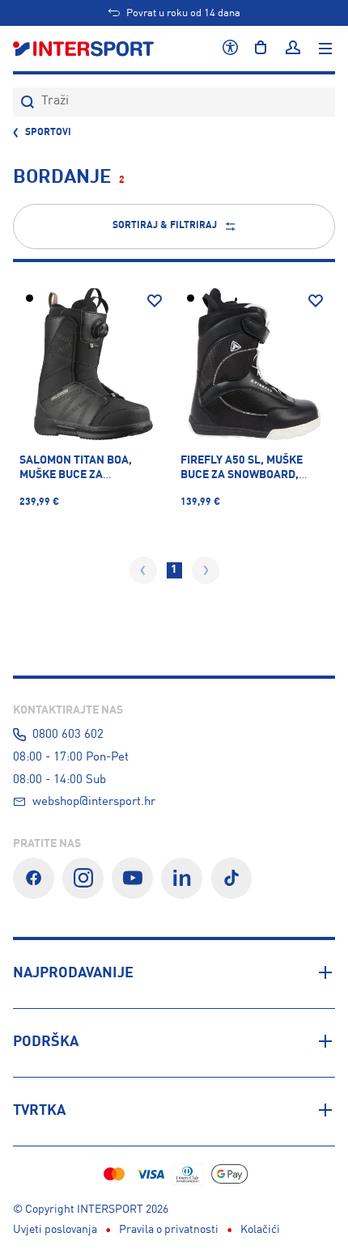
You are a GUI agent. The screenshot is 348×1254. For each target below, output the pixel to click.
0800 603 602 (68, 734)
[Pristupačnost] (230, 48)
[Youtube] (132, 878)
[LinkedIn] (181, 878)
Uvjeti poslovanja (55, 1229)
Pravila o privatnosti (169, 1229)
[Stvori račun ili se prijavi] (293, 48)
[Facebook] (33, 878)
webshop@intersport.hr (93, 801)
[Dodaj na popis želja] (154, 301)
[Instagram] (83, 878)
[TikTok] (232, 878)
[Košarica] (260, 48)
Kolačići (260, 1229)
